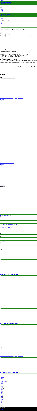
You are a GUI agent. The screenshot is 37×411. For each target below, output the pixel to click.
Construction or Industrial (2, 223)
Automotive (2, 377)
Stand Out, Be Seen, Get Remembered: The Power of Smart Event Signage (11, 125)
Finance (1, 234)
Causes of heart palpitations (2, 241)
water (1, 405)
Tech (0, 214)
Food (1, 387)
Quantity (2, 398)
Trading (2, 402)
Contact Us (2, 11)
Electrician (2, 383)
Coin (1, 380)
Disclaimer (2, 409)
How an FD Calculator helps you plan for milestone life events (9, 372)
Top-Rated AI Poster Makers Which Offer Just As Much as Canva (6, 238)
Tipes (1, 401)
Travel (2, 403)
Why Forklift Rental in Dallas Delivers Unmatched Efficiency (9, 274)
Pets (1, 397)
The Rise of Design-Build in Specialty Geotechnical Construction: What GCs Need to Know (8, 224)
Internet (2, 391)
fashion (2, 385)
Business (2, 9)
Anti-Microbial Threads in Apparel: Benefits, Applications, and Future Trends (11, 98)
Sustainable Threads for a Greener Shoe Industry (7, 163)
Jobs (1, 392)
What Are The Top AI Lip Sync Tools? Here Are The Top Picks (7, 3)
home (1, 324)
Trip (1, 404)
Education (2, 10)
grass (1, 389)
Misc (1, 396)
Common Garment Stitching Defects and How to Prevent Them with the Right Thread (13, 339)
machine (2, 394)
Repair (2, 399)
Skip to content (1, 0)
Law (1, 393)
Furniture (2, 388)
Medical (1, 240)
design (2, 382)
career (1, 379)
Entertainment (2, 384)
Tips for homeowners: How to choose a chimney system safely (6, 227)
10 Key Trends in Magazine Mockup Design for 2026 (6, 2)
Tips (1, 27)
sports (1, 400)
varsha (0, 30)
